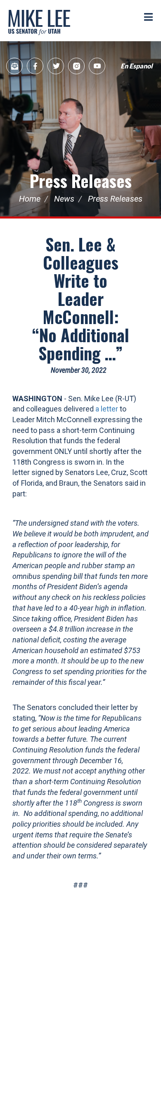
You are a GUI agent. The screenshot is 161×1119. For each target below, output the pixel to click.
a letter (106, 408)
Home (29, 199)
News (64, 199)
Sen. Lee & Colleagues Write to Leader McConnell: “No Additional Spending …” (80, 298)
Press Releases (81, 180)
